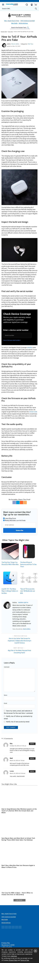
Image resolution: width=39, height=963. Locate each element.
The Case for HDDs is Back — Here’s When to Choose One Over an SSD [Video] (17, 894)
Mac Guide (14, 23)
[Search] (36, 9)
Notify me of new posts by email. (18, 722)
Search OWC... (6, 8)
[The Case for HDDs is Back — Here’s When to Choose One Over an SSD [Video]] (20, 881)
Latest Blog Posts (10, 518)
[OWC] (19, 16)
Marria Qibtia (15, 44)
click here (14, 956)
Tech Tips (30, 44)
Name (5, 695)
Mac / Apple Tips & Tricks (11, 21)
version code (33, 412)
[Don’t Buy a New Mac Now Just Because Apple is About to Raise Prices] (20, 853)
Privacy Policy (13, 960)
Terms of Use (24, 960)
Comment (7, 667)
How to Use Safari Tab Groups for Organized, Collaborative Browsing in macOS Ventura (19, 641)
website (29, 347)
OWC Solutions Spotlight (27, 21)
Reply (32, 743)
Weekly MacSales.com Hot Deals (15, 520)
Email (5, 703)
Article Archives (23, 23)
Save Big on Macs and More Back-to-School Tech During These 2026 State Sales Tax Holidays (18, 839)
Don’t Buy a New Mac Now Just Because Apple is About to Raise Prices (18, 866)
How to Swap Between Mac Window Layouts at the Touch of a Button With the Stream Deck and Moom (19, 811)
